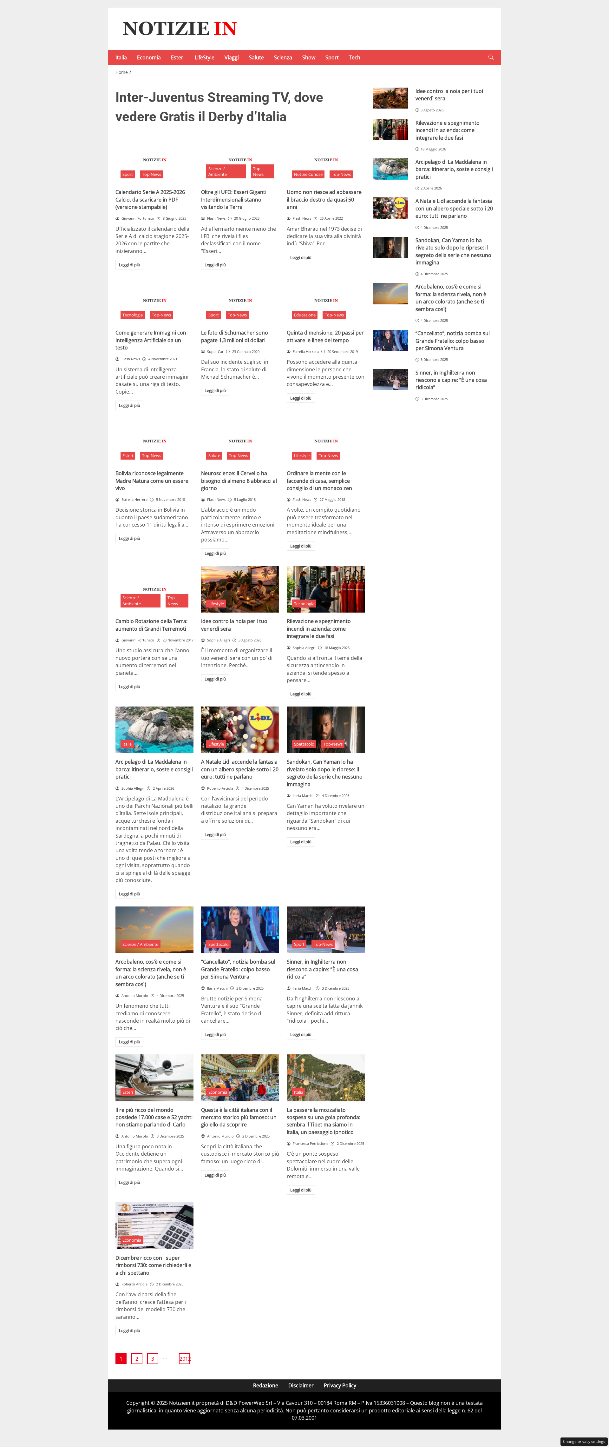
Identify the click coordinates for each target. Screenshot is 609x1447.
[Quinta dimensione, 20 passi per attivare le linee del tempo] (326, 300)
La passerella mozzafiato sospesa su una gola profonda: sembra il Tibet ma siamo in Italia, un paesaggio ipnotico (323, 1121)
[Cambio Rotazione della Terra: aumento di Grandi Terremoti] (154, 589)
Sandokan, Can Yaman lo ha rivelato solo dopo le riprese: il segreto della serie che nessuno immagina (325, 772)
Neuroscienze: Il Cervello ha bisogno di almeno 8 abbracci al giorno (239, 481)
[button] (491, 57)
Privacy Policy (340, 1385)
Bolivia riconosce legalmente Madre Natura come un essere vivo (151, 481)
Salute (256, 57)
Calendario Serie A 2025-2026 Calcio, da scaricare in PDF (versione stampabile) (150, 199)
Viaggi (232, 57)
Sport (332, 57)
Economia (149, 57)
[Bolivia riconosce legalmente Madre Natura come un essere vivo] (154, 441)
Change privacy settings (584, 1441)
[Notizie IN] (178, 28)
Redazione (265, 1385)
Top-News (151, 174)
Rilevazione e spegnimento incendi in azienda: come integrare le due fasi (319, 629)
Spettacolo (304, 744)
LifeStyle (204, 57)
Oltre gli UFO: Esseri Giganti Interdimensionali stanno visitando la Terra (233, 199)
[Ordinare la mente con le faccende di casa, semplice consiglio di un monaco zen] (326, 441)
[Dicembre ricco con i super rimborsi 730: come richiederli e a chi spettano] (154, 1225)
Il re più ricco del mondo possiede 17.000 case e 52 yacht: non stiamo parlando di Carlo (154, 1117)
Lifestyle (302, 455)
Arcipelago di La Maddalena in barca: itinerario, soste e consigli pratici (154, 769)
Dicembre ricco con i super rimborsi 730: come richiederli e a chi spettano (153, 1265)
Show (308, 57)
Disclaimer (301, 1385)
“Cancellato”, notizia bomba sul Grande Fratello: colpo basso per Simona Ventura (238, 969)
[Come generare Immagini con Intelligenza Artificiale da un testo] (154, 300)
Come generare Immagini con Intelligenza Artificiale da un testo (150, 340)
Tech (354, 57)
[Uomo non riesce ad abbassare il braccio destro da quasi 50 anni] (326, 160)
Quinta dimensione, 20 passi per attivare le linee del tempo (325, 336)
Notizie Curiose (308, 174)
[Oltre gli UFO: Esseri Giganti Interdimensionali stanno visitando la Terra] (240, 160)
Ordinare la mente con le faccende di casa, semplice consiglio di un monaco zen (319, 481)
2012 (185, 1358)
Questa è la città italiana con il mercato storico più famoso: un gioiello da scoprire (239, 1117)
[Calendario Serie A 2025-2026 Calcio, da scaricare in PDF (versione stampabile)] (154, 160)
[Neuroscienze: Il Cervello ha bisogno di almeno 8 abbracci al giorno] (240, 441)
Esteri (178, 57)
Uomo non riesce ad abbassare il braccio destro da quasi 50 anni (324, 199)
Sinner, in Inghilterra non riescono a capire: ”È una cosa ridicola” (322, 969)
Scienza (283, 57)
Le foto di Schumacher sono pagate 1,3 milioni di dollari (234, 336)
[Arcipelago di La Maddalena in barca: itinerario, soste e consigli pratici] (154, 730)
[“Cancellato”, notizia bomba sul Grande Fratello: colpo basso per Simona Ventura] (240, 929)
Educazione (305, 315)
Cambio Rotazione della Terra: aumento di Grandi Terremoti (151, 625)
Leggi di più (129, 265)
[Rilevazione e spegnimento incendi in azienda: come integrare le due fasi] (326, 589)
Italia (121, 57)
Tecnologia (132, 315)
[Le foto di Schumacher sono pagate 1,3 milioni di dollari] (240, 300)
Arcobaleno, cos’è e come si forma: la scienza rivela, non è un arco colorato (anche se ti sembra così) (150, 972)
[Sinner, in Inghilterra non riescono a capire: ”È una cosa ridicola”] (326, 929)
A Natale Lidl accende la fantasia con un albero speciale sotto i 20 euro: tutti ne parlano (239, 769)
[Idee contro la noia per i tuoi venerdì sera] (240, 589)
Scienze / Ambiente (217, 171)
